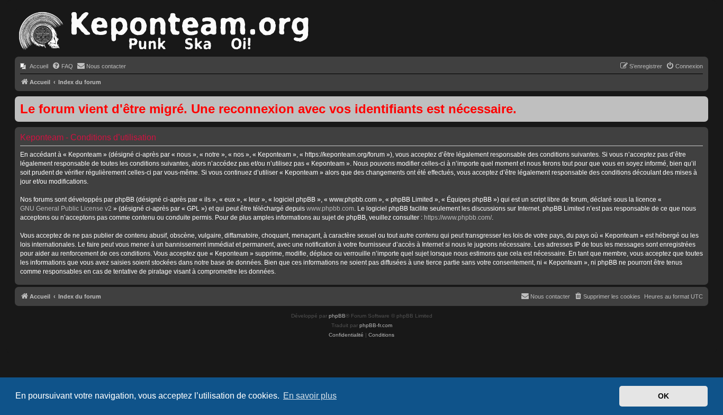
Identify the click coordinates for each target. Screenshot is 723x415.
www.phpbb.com (330, 208)
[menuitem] (34, 66)
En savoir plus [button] (310, 395)
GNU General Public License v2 (66, 208)
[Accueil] (163, 31)
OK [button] (663, 396)
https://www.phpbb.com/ (458, 217)
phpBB (337, 316)
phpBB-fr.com (375, 325)
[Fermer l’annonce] (700, 105)
